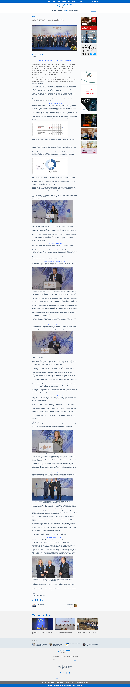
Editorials (93, 10)
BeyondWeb (80, 685)
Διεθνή (66, 10)
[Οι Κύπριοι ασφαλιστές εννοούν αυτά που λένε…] (65, 624)
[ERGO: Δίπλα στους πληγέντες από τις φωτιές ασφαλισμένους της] (84, 644)
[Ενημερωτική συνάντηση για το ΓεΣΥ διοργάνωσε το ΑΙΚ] (87, 624)
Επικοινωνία (74, 1)
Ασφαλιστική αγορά (51, 1)
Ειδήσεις (60, 10)
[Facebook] (92, 1)
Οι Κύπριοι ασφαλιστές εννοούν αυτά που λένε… (63, 632)
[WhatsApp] (41, 54)
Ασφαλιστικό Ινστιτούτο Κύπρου (38, 595)
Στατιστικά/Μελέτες (73, 10)
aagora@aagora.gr (66, 668)
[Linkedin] (69, 673)
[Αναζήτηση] (97, 10)
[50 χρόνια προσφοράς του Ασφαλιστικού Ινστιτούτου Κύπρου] (42, 624)
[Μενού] (32, 10)
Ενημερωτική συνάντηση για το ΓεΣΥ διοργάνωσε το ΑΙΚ (87, 632)
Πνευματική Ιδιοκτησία (52, 682)
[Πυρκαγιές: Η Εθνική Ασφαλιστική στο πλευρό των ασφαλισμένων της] (33, 644)
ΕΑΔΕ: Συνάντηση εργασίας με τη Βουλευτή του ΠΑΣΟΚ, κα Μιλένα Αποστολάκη (58, 644)
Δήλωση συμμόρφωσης (60, 682)
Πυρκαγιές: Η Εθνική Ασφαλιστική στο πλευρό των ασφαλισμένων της (41, 644)
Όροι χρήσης (44, 682)
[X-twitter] (63, 673)
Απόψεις (54, 10)
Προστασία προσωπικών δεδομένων (77, 682)
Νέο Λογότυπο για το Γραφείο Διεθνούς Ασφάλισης (75, 644)
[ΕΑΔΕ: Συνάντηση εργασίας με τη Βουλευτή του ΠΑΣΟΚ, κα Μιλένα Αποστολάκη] (50, 644)
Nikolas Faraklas (68, 685)
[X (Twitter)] (95, 1)
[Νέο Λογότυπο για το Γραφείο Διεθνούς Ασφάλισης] (67, 644)
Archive (68, 1)
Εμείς (59, 1)
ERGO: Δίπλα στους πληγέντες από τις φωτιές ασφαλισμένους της (92, 644)
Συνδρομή (64, 1)
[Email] (43, 54)
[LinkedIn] (97, 1)
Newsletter (79, 1)
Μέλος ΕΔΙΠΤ (68, 682)
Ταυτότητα (86, 682)
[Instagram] (94, 1)
